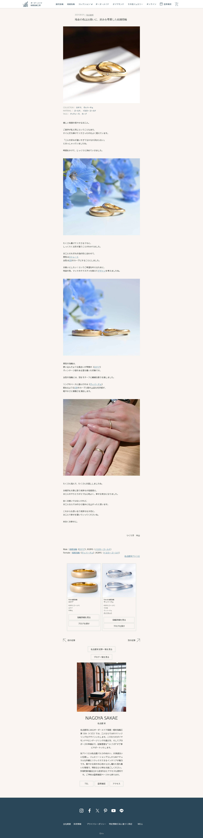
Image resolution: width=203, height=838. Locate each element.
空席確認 (101, 783)
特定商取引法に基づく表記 (120, 824)
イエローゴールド (103, 549)
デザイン (102, 270)
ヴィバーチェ (96, 384)
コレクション (84, 4)
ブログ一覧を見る (101, 657)
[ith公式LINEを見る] (121, 810)
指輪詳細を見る (84, 617)
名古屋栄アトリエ (132, 556)
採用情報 (77, 824)
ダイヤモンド (108, 613)
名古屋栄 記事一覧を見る (101, 649)
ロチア (97, 367)
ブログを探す (84, 623)
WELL (140, 824)
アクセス (116, 783)
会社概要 (67, 824)
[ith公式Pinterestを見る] (105, 810)
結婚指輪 (73, 549)
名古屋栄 (89, 15)
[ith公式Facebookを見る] (89, 810)
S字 (70, 260)
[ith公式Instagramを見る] (81, 810)
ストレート (74, 257)
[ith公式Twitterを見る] (97, 810)
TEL (86, 783)
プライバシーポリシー (96, 824)
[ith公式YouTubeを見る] (113, 810)
